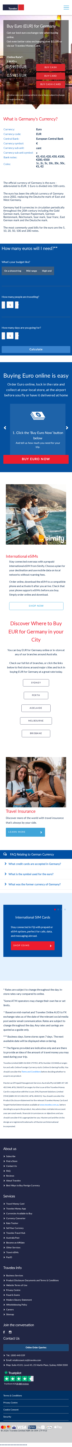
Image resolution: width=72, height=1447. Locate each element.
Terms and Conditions (31, 1072)
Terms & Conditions (12, 1396)
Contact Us (11, 1166)
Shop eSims (21, 945)
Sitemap (10, 1315)
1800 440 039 (18, 1355)
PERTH (36, 695)
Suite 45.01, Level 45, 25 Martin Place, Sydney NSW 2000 (40, 1365)
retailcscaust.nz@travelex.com (26, 1360)
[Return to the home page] (19, 9)
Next (67, 428)
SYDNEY (36, 683)
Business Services (14, 1276)
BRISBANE (36, 733)
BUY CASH (51, 67)
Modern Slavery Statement (19, 1300)
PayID (9, 1257)
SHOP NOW (36, 606)
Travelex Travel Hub (15, 1233)
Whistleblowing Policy (16, 1305)
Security (7, 1417)
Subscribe (10, 1156)
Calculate (36, 349)
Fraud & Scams (13, 1295)
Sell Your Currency (15, 1228)
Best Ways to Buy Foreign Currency (23, 1186)
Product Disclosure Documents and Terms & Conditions (32, 1280)
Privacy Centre (13, 1290)
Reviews (10, 1176)
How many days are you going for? (21, 327)
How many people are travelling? (20, 296)
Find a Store (11, 1161)
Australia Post (12, 1238)
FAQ (8, 1171)
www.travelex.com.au (49, 1105)
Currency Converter (15, 1218)
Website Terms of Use (16, 1285)
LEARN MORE (17, 832)
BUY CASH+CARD (50, 84)
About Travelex (13, 1181)
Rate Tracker (12, 1223)
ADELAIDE (36, 708)
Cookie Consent (11, 1410)
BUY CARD (50, 76)
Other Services (13, 1248)
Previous (5, 428)
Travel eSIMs (12, 1252)
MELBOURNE (36, 721)
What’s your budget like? (16, 261)
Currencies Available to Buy (19, 1214)
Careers (10, 1310)
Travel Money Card (15, 1204)
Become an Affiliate (15, 1243)
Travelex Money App (16, 1209)
